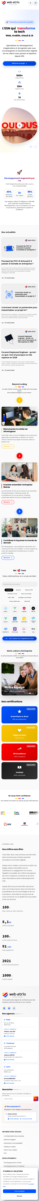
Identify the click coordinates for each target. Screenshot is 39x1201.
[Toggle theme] (30, 3)
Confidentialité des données (14, 1136)
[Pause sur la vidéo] (19, 125)
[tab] (24, 693)
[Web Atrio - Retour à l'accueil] (10, 3)
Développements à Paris (12, 1163)
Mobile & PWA (29, 590)
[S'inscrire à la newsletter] (36, 1098)
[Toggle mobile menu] (35, 3)
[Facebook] (9, 1008)
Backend (18, 590)
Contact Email (27, 1119)
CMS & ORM (11, 597)
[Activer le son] (31, 147)
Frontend (9, 590)
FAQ (5, 1153)
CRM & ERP (27, 601)
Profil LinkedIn (10, 1036)
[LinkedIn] (4, 1008)
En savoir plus (9, 278)
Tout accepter (19, 1191)
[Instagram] (14, 1008)
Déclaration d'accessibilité (13, 1143)
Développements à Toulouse (14, 1166)
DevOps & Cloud (12, 594)
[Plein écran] (35, 147)
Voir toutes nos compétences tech (21, 638)
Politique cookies (10, 1147)
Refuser (19, 1196)
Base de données (26, 594)
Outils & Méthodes (14, 601)
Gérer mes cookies (10, 1150)
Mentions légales (10, 1140)
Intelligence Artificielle (24, 597)
